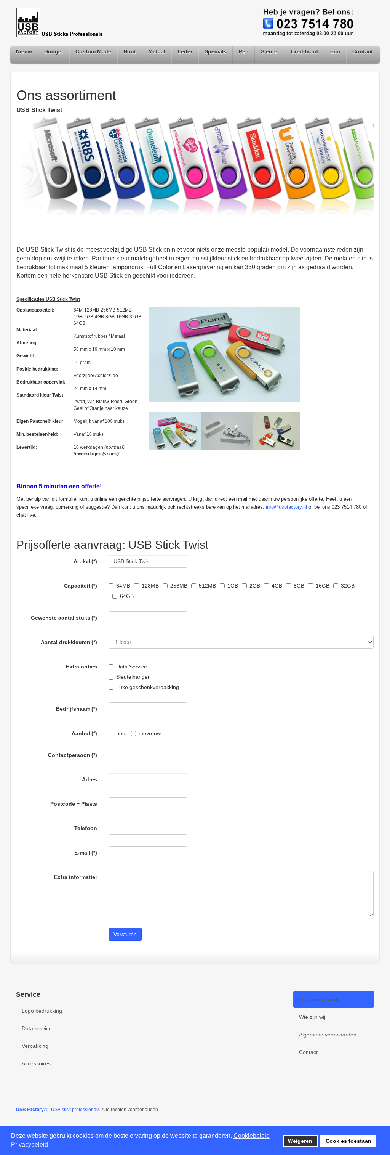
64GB (127, 596)
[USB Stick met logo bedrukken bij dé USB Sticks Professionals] (61, 23)
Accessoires (36, 1063)
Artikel (85, 561)
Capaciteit (80, 586)
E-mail (85, 853)
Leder (184, 51)
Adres (89, 779)
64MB (123, 586)
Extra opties (81, 666)
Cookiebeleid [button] (251, 1136)
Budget (53, 51)
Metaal (156, 51)
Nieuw (24, 51)
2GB (254, 586)
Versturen (125, 934)
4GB (277, 586)
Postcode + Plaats (73, 804)
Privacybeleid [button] (29, 1144)
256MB (178, 586)
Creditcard (304, 51)
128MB (150, 586)
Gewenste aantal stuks (64, 618)
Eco (335, 51)
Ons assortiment (319, 999)
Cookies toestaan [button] (348, 1141)
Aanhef (84, 733)
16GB (322, 586)
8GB (299, 586)
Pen (244, 51)
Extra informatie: (75, 877)
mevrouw (150, 733)
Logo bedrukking (42, 1011)
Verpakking (35, 1046)
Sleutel (270, 51)
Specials (216, 51)
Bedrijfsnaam (76, 709)
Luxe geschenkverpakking (147, 687)
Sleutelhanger (133, 677)
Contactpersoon (72, 755)
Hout (129, 51)
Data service (37, 1028)
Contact (362, 51)
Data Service (131, 666)
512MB (207, 586)
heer (121, 733)
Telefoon (85, 828)
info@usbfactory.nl (286, 507)
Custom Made (93, 51)
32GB (348, 586)
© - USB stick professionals (58, 1109)
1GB (232, 586)
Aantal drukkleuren (69, 642)
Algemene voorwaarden (327, 1034)
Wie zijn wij (312, 1017)
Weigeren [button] (300, 1141)
